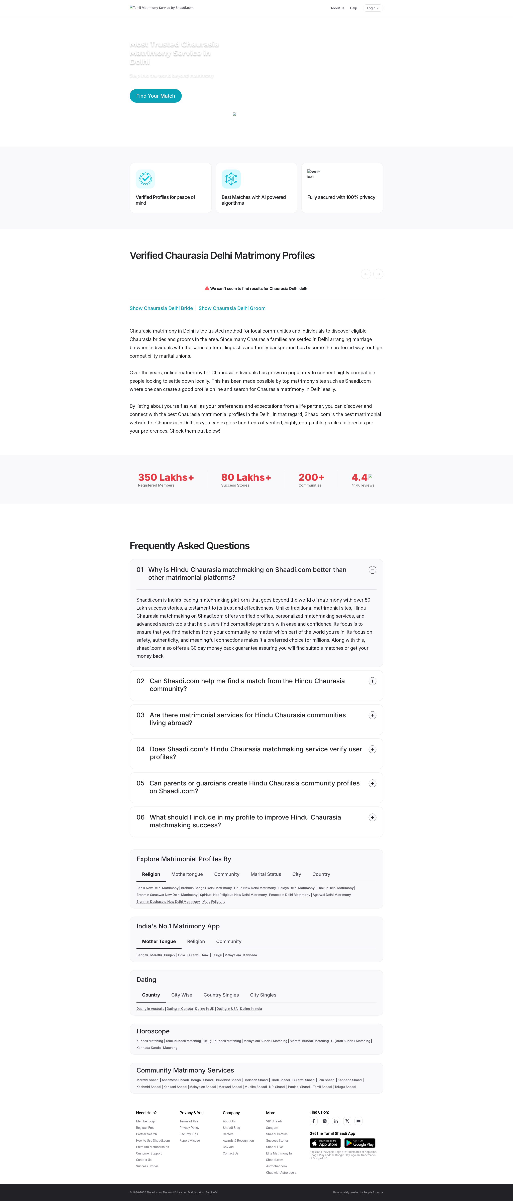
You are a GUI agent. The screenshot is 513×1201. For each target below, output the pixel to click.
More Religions (213, 901)
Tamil (205, 955)
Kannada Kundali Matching (157, 1048)
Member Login (146, 1121)
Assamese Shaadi (175, 1080)
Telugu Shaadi (345, 1087)
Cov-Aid (228, 1147)
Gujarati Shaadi (303, 1080)
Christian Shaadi (256, 1080)
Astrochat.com (276, 1166)
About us (337, 8)
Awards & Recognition (238, 1140)
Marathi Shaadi (147, 1080)
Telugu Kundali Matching (222, 1041)
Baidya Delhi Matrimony (296, 888)
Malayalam (232, 955)
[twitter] (347, 1121)
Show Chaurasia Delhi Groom (232, 308)
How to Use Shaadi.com (153, 1140)
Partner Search (146, 1134)
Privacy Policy (189, 1128)
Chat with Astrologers (281, 1173)
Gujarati (193, 955)
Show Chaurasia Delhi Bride (161, 308)
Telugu (217, 955)
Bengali (142, 955)
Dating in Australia (150, 1009)
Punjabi (170, 955)
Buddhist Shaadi (228, 1080)
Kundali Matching (149, 1041)
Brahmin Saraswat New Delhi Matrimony (167, 895)
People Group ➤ (373, 1192)
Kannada (250, 955)
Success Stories (147, 1166)
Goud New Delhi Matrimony (255, 888)
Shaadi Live (274, 1147)
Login (371, 8)
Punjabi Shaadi (299, 1087)
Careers (228, 1134)
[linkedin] (336, 1121)
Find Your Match (155, 96)
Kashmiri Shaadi (148, 1087)
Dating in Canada (180, 1009)
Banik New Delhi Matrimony (157, 888)
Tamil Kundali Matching (183, 1041)
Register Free (145, 1128)
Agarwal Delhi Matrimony (332, 895)
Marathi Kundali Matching (309, 1041)
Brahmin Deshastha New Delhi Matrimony (168, 901)
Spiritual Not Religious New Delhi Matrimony (233, 895)
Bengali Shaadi (202, 1080)
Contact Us (143, 1160)
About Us (229, 1121)
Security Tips (189, 1134)
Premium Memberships (152, 1147)
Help (353, 8)
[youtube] (358, 1121)
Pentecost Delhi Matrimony (289, 895)
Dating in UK (204, 1009)
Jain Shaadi (326, 1080)
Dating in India (251, 1009)
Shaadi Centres (277, 1134)
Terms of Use (189, 1121)
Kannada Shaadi (350, 1080)
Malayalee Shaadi (202, 1087)
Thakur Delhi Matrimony (335, 888)
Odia (181, 955)
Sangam (272, 1128)
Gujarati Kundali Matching (350, 1041)
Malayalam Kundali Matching (265, 1041)
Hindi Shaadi (280, 1080)
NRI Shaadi (277, 1087)
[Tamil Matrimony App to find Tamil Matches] (325, 1143)
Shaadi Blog (231, 1128)
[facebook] (314, 1121)
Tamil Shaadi (322, 1087)
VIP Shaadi (274, 1121)
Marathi (156, 955)
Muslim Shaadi (255, 1087)
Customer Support (149, 1153)
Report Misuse (190, 1140)
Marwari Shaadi (230, 1087)
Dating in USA (227, 1009)
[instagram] (325, 1121)
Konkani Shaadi (175, 1087)
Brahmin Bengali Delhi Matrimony (206, 888)
